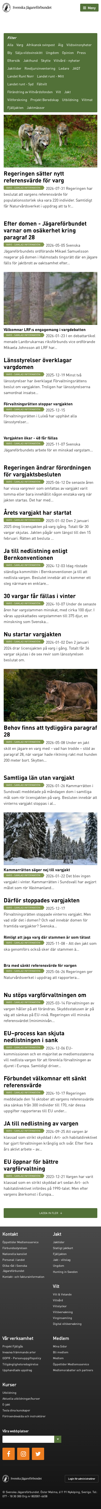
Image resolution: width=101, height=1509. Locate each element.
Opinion (68, 52)
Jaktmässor (36, 107)
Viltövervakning (63, 1312)
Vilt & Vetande (62, 1294)
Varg (19, 44)
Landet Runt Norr (20, 76)
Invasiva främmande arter (19, 1352)
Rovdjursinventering (40, 68)
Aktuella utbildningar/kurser (21, 1398)
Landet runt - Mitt (50, 76)
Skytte (45, 60)
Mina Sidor (60, 1346)
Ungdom (52, 52)
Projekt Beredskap (44, 99)
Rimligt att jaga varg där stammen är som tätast (47, 937)
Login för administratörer (81, 1478)
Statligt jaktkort (63, 1248)
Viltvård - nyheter (67, 60)
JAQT (76, 68)
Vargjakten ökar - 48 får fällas (31, 437)
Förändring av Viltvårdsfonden (30, 92)
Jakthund (30, 60)
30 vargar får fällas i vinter (40, 596)
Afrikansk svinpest (40, 44)
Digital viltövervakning (67, 1324)
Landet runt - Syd (20, 84)
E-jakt (6, 1404)
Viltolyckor (60, 1306)
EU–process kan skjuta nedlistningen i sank (34, 1036)
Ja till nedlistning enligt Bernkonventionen (35, 554)
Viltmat (87, 99)
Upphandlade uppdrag (17, 1370)
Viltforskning (17, 99)
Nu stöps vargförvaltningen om (45, 994)
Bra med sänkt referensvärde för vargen (40, 965)
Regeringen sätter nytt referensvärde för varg (34, 176)
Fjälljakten (15, 107)
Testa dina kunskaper (16, 1410)
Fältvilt (42, 84)
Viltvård (58, 1300)
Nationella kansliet (14, 1254)
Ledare (64, 68)
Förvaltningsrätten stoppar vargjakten (38, 403)
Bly (9, 52)
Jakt (67, 92)
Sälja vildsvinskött (29, 52)
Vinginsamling (62, 1318)
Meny (91, 7)
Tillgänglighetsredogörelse (20, 1364)
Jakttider (14, 68)
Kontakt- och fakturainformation (23, 1277)
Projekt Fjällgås (12, 1346)
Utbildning (70, 99)
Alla (10, 44)
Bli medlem (60, 1352)
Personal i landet (13, 1260)
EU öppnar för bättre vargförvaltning (31, 1165)
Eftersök (13, 60)
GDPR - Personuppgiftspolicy (21, 1358)
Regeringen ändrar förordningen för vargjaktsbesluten (47, 470)
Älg (60, 44)
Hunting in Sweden (65, 1272)
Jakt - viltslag (62, 1260)
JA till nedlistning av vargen (41, 1123)
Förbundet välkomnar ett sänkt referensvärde (45, 1081)
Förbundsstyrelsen (14, 1248)
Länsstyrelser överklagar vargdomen (38, 363)
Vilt (58, 92)
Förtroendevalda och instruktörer (24, 1416)
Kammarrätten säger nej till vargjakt (37, 869)
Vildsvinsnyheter (79, 44)
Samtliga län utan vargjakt (39, 777)
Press (81, 52)
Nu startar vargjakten (32, 634)
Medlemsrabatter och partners (73, 1370)
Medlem (58, 1358)
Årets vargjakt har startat (37, 512)
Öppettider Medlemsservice (20, 1242)
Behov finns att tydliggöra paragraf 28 (50, 731)
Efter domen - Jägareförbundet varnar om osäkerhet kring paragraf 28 (45, 230)
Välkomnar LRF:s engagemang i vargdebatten (45, 329)
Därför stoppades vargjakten (42, 900)
